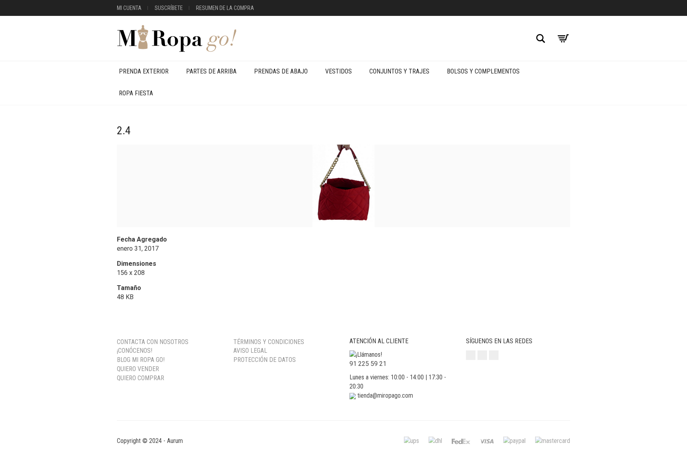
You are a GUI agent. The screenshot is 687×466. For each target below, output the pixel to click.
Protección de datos (264, 360)
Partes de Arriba (211, 71)
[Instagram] (470, 355)
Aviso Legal (250, 350)
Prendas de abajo (281, 71)
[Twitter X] (494, 355)
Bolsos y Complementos (483, 71)
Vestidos (338, 71)
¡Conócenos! (134, 350)
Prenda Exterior (144, 71)
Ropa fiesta (136, 93)
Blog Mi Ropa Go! (141, 360)
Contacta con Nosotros (152, 342)
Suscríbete (169, 8)
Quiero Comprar (140, 378)
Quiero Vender (138, 369)
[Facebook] (482, 355)
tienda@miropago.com (385, 395)
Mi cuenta (129, 8)
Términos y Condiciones (268, 342)
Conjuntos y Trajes (399, 71)
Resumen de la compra (225, 8)
